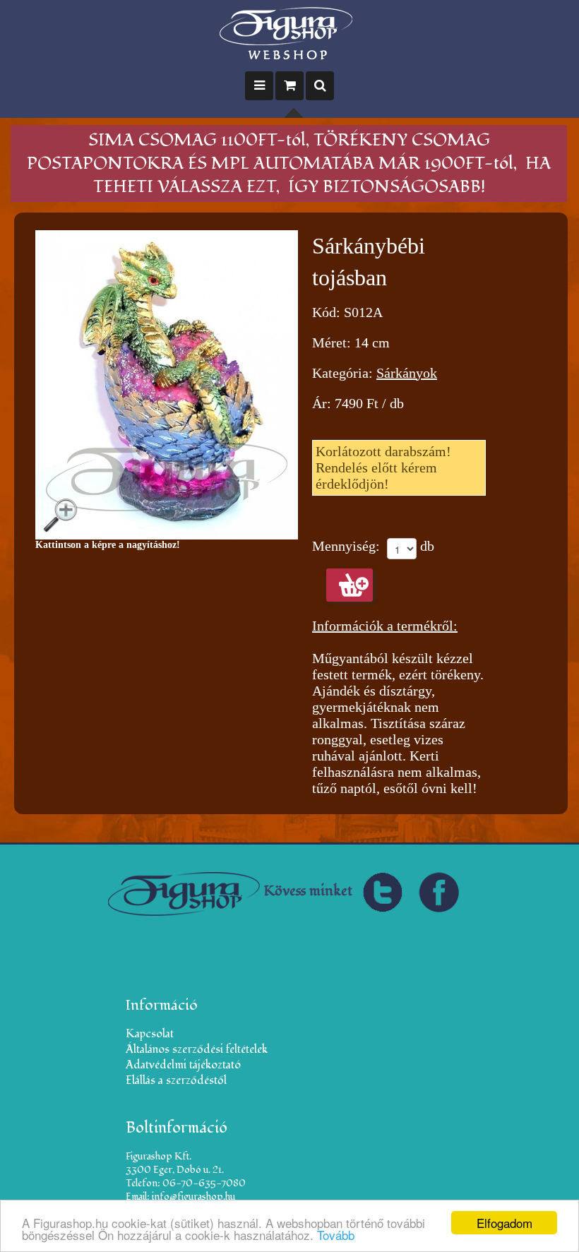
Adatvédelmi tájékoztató (183, 1065)
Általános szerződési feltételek (197, 1049)
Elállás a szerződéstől (176, 1080)
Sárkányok (406, 373)
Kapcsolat (150, 1034)
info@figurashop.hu (193, 1196)
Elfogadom (504, 1223)
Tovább (335, 1235)
